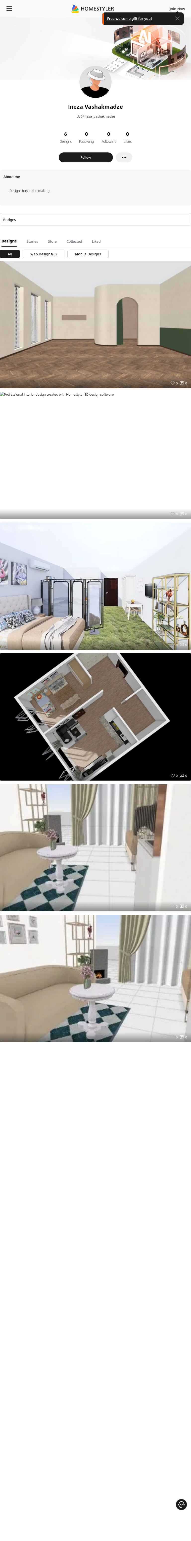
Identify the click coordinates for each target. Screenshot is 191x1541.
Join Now (177, 8)
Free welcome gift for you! (129, 18)
